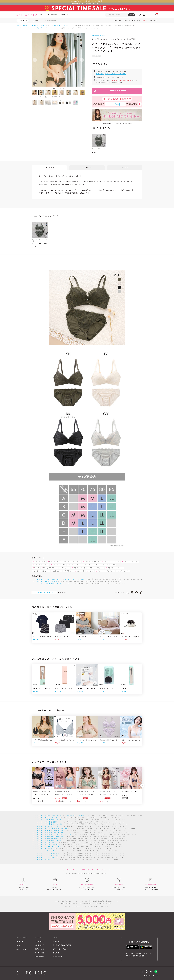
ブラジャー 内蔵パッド (92, 561)
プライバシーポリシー (60, 949)
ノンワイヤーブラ (55, 25)
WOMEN (24, 25)
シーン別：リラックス (51, 844)
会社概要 (56, 941)
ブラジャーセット (79, 568)
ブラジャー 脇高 (39, 561)
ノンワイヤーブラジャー (105, 571)
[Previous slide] (34, 60)
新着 (133, 20)
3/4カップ (66, 25)
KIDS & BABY (21, 949)
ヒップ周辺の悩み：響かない (53, 840)
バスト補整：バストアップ (53, 584)
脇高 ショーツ (54, 561)
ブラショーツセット (96, 568)
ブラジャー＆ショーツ (41, 571)
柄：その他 (48, 849)
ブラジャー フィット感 (111, 561)
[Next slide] (81, 60)
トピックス (153, 20)
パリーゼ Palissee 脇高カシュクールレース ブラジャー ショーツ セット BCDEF (39, 243)
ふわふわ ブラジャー (41, 565)
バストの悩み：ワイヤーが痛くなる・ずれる (58, 834)
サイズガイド (39, 941)
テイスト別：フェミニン (52, 853)
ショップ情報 (57, 957)
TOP (18, 25)
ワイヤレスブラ (123, 571)
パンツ (91, 571)
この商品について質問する (44, 592)
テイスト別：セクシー (51, 851)
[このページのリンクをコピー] (141, 592)
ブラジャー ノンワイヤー (71, 561)
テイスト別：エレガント (52, 855)
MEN (18, 945)
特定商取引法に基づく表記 (62, 945)
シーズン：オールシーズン (53, 847)
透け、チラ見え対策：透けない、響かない (57, 828)
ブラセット (65, 568)
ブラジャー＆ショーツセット (38, 25)
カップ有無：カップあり (52, 826)
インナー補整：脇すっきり (53, 838)
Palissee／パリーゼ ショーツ (105, 565)
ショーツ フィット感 (130, 561)
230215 (36, 568)
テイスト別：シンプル (51, 857)
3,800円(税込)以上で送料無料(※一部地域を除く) (87, 1)
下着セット (69, 571)
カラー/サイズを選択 (117, 91)
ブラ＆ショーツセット (115, 568)
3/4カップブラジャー (50, 568)
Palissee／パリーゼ (36, 28)
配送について (39, 949)
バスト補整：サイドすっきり (53, 824)
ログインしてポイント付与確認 (115, 74)
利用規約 (56, 953)
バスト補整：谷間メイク (52, 822)
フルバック (80, 571)
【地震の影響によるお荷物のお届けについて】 (87, 4)
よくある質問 (39, 953)
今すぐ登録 (100, 74)
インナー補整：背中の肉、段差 (54, 836)
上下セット (57, 571)
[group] (68, 94)
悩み (139, 20)
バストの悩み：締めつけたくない (55, 832)
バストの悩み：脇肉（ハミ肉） (54, 830)
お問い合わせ (39, 957)
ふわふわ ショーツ (58, 565)
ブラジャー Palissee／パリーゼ (80, 565)
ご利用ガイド (39, 945)
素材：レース (49, 859)
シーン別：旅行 (49, 842)
